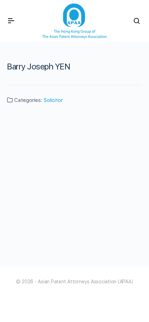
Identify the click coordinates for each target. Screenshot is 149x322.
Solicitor (53, 100)
